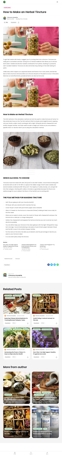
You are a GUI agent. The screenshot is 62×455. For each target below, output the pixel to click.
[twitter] (51, 264)
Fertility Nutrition (17, 295)
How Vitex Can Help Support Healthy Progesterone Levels (10, 245)
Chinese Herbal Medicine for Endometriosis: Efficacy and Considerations (29, 246)
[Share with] (18, 22)
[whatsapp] (57, 264)
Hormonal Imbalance (47, 329)
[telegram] (54, 264)
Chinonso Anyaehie (12, 17)
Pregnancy (25, 329)
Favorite (13, 22)
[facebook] (48, 264)
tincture (18, 258)
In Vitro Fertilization (10, 298)
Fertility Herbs (7, 7)
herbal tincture (8, 258)
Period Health (8, 394)
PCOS (45, 428)
